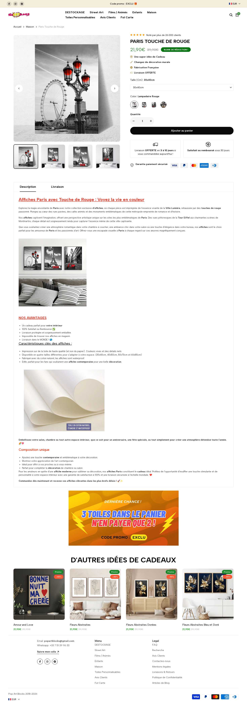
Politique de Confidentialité (167, 677)
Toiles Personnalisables (107, 672)
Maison (30, 26)
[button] (114, 88)
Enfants (99, 661)
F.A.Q (154, 644)
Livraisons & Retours (163, 672)
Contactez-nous (161, 661)
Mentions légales (161, 666)
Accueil (17, 26)
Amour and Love (23, 624)
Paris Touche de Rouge (51, 26)
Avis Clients (101, 677)
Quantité (135, 114)
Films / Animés (103, 655)
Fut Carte (100, 683)
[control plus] (151, 121)
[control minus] (133, 121)
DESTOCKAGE (103, 644)
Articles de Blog (161, 683)
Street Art (100, 650)
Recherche (158, 650)
